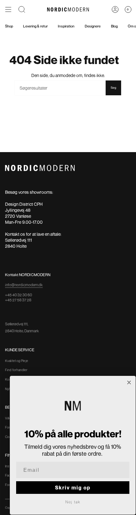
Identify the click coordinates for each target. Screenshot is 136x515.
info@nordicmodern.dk (24, 284)
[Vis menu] (8, 9)
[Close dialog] (129, 382)
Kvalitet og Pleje (16, 361)
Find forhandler (16, 370)
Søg (113, 87)
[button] (22, 9)
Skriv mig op (72, 487)
